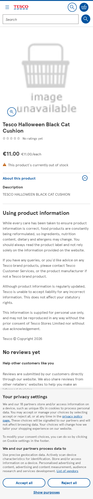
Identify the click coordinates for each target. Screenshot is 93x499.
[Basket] (83, 7)
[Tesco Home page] (21, 7)
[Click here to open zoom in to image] (11, 111)
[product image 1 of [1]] (46, 77)
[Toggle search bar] (72, 7)
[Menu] (7, 7)
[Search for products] (85, 18)
